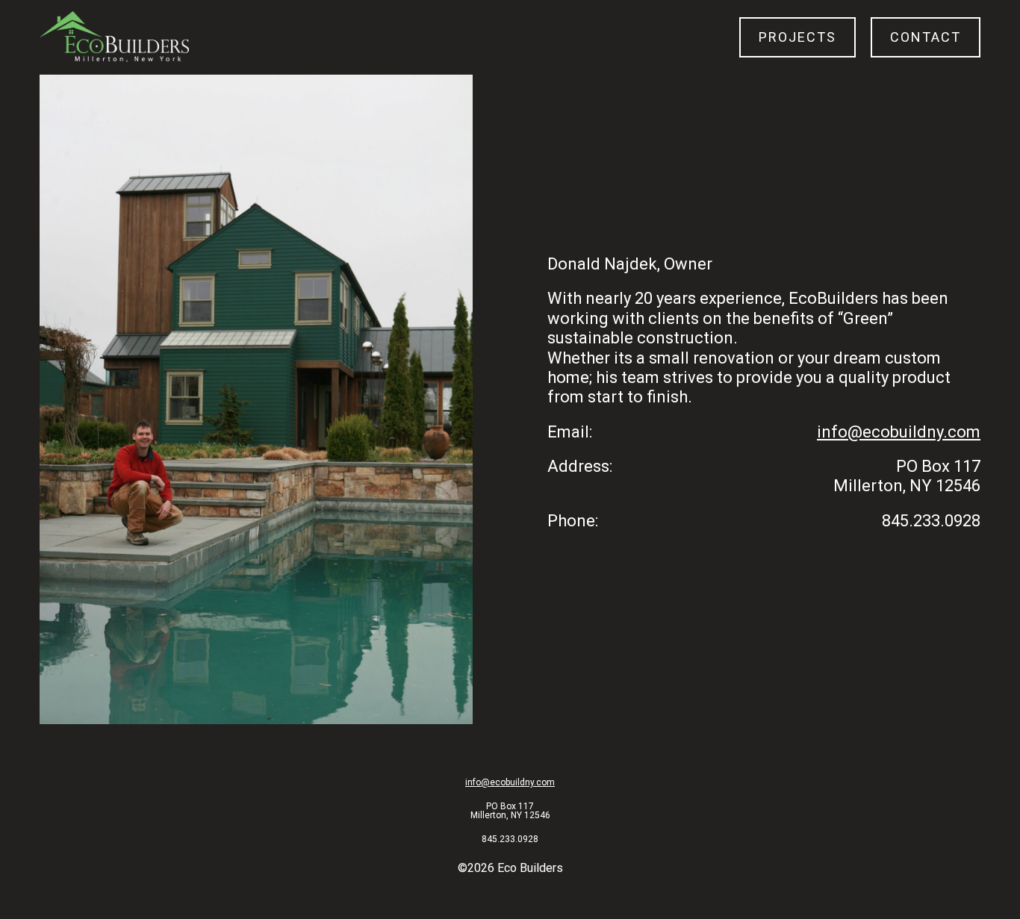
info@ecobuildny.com (898, 432)
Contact (925, 37)
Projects (797, 37)
